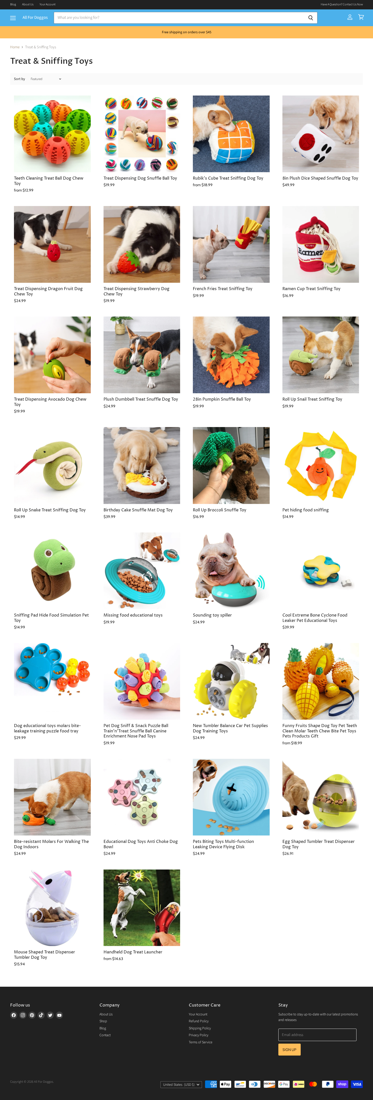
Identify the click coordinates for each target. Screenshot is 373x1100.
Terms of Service (200, 1042)
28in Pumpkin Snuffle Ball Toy (222, 399)
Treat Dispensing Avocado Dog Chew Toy (50, 402)
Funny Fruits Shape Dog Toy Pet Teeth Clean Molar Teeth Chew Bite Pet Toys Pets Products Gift (319, 731)
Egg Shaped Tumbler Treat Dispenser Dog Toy (318, 844)
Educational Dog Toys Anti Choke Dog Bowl (141, 844)
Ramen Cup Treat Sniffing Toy (311, 289)
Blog (13, 4)
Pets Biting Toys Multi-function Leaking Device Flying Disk (223, 844)
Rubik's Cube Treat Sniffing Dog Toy (228, 178)
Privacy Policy (198, 1035)
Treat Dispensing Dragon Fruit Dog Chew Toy (48, 291)
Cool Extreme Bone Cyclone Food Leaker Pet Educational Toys (314, 618)
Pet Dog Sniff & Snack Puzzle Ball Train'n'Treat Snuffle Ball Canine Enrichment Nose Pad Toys (136, 731)
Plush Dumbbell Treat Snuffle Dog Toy (141, 399)
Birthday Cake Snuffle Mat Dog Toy (138, 510)
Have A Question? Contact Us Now (342, 4)
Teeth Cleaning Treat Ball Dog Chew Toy (48, 181)
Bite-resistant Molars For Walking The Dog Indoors (51, 844)
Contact (105, 1035)
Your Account (48, 4)
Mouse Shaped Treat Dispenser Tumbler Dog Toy (44, 955)
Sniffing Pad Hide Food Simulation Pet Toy (51, 618)
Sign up (289, 1049)
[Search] (310, 18)
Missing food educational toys (133, 615)
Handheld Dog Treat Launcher (133, 952)
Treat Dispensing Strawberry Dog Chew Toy (136, 291)
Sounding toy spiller (212, 615)
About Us (27, 4)
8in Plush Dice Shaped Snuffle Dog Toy (320, 178)
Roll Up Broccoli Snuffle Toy (219, 510)
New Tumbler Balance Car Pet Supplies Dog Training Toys (230, 728)
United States (179, 1084)
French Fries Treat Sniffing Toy (222, 289)
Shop (103, 1021)
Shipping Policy (200, 1028)
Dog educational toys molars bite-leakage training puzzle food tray (47, 728)
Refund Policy (199, 1021)
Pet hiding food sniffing (305, 510)
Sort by (19, 79)
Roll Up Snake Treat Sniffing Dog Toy (50, 510)
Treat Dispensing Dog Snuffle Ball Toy (140, 178)
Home (15, 47)
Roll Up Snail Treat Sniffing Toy (312, 399)
